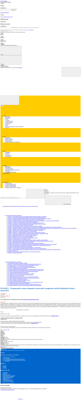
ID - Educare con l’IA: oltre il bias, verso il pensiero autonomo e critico (21, 273)
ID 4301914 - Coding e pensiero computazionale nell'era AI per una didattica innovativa (24, 251)
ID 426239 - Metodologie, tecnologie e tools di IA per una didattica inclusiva (22, 235)
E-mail (13, 27)
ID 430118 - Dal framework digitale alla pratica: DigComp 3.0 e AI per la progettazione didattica (26, 219)
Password (13, 10)
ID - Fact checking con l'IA (13, 250)
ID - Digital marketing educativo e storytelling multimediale (19, 283)
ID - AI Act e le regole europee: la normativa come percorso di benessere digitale (23, 271)
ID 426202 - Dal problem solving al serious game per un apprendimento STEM (22, 237)
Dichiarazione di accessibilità (8, 376)
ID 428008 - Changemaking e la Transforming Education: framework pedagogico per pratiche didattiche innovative (29, 245)
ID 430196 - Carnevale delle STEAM (15, 252)
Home (46, 189)
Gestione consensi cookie (7, 379)
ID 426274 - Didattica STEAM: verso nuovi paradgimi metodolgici (20, 236)
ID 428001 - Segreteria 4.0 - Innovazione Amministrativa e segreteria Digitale (22, 231)
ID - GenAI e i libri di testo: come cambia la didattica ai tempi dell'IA (20, 225)
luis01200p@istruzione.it (15, 359)
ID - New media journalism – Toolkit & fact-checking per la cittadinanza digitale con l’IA (24, 284)
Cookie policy (5, 372)
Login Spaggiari (31, 29)
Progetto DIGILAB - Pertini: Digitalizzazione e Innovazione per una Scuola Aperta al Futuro (20, 206)
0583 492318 (7, 357)
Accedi (2, 3)
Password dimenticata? (4, 12)
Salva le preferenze (9, 348)
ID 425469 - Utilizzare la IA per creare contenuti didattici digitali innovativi (22, 267)
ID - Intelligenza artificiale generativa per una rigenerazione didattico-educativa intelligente (24, 285)
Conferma (6, 66)
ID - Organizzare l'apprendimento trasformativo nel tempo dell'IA (20, 246)
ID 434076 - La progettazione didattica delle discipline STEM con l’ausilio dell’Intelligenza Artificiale (27, 217)
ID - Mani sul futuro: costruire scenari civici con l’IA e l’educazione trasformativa (23, 276)
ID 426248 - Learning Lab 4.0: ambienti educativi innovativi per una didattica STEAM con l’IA (26, 222)
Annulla (2, 66)
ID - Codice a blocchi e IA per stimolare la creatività (17, 279)
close (2, 105)
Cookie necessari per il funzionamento (7, 326)
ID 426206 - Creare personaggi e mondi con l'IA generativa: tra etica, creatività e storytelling (25, 226)
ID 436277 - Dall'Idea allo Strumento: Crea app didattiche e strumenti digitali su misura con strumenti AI (27, 216)
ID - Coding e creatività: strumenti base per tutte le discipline (19, 280)
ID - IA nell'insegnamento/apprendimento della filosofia (18, 272)
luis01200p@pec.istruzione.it (15, 360)
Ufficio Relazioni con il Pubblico (9, 375)
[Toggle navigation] (9, 100)
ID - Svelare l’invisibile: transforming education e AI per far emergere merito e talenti (23, 277)
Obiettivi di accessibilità (7, 377)
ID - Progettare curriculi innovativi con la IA (16, 275)
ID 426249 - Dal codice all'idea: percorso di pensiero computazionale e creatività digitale (24, 247)
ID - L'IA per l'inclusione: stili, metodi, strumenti (17, 281)
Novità (46, 190)
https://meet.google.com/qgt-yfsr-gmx (31, 299)
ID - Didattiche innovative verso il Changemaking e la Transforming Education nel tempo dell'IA (26, 243)
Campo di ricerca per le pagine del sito (7, 197)
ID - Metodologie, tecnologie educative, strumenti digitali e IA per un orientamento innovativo (25, 282)
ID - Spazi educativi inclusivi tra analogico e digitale (17, 262)
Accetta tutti (3, 348)
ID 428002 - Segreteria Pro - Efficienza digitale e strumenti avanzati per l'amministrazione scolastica (26, 232)
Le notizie (47, 191)
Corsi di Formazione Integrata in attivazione (13, 215)
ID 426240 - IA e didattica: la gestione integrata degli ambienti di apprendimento (23, 221)
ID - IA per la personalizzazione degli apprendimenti (17, 268)
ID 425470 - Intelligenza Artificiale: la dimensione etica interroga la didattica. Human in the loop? (26, 269)
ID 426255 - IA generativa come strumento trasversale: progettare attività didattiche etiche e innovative (27, 223)
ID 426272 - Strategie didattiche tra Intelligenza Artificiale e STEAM (20, 242)
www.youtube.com (4, 329)
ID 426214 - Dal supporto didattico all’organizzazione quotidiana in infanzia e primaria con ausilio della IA (28, 239)
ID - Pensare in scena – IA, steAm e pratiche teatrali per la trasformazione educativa (23, 265)
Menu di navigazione (67, 204)
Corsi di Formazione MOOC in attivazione (13, 261)
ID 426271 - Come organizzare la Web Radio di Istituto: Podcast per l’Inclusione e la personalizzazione (27, 248)
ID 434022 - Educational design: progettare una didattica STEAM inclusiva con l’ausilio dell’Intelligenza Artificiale (29, 218)
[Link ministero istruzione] (5, 2)
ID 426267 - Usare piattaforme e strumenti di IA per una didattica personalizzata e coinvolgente (25, 230)
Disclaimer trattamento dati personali (7, 389)
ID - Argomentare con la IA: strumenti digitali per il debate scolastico (20, 274)
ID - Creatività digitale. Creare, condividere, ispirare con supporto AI (20, 266)
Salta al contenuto (3, 0)
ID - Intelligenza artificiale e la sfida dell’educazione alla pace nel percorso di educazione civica (25, 270)
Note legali (5, 373)
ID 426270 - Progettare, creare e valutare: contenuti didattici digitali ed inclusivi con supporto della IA (27, 229)
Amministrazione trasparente (8, 381)
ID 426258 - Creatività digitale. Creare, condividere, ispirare (19, 238)
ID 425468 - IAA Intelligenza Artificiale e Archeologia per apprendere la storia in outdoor (24, 264)
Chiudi (2, 36)
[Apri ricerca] (71, 71)
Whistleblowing (6, 378)
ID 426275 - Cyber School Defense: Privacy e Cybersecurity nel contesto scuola (23, 234)
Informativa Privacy (6, 374)
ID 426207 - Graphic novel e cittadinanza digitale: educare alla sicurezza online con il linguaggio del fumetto (28, 233)
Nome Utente (14, 9)
